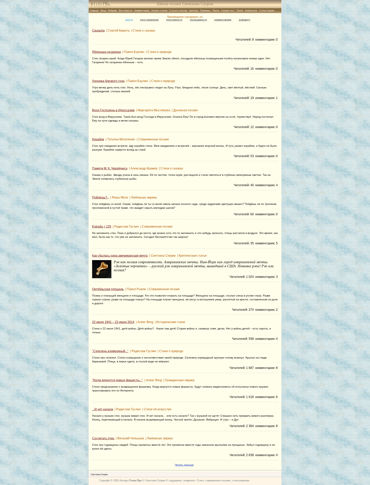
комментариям (222, 19)
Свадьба (98, 30)
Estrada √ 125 (101, 226)
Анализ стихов (159, 10)
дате (128, 19)
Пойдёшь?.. (100, 197)
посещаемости (198, 19)
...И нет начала (102, 409)
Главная (94, 10)
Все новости (125, 10)
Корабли (98, 139)
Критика (193, 10)
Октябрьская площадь (108, 289)
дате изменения (149, 19)
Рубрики (112, 10)
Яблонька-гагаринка (106, 52)
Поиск (239, 10)
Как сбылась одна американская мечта (120, 255)
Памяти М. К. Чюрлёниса (109, 168)
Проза (215, 10)
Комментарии (141, 10)
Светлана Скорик (99, 474)
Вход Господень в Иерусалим (113, 110)
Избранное (251, 10)
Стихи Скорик (266, 10)
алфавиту (244, 19)
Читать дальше (184, 464)
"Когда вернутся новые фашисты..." (117, 380)
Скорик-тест (228, 10)
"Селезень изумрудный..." (110, 351)
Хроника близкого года (108, 81)
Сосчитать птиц (103, 438)
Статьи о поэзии (178, 10)
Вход (103, 10)
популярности (174, 19)
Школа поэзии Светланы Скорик (185, 4)
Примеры (205, 10)
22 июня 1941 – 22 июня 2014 (113, 322)
